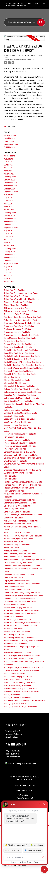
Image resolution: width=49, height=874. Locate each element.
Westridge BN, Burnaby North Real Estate (21, 688)
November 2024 (10, 222)
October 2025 (9, 189)
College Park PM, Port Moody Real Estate (21, 389)
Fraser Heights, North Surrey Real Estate (20, 443)
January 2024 (9, 252)
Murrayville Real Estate (13, 542)
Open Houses (9, 141)
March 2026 (9, 174)
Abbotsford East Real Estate (16, 290)
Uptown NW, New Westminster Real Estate (21, 670)
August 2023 (9, 267)
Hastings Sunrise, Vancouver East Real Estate (23, 482)
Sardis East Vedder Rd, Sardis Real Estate (21, 611)
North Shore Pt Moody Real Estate (18, 557)
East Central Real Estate (14, 416)
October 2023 (9, 261)
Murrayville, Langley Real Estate (17, 545)
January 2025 (9, 216)
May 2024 (8, 240)
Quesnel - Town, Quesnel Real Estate (19, 599)
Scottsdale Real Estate (13, 629)
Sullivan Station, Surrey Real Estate (18, 658)
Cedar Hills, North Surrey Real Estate (19, 353)
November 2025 (10, 186)
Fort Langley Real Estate (14, 437)
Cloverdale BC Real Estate (15, 383)
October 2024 (9, 225)
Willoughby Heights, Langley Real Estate (20, 706)
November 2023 (10, 258)
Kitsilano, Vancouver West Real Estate (20, 500)
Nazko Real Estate (11, 548)
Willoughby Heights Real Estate (17, 703)
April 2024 (8, 243)
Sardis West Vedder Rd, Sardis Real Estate (22, 623)
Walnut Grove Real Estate (14, 673)
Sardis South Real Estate (14, 617)
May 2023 (8, 276)
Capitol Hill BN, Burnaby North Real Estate (21, 350)
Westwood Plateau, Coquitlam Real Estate (21, 691)
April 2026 (8, 171)
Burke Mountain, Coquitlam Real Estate (20, 338)
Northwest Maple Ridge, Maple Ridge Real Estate (24, 560)
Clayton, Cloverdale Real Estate (17, 380)
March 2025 (9, 210)
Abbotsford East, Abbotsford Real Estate (21, 293)
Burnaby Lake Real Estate (14, 341)
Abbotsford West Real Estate (16, 296)
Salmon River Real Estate (14, 605)
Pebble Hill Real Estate (13, 578)
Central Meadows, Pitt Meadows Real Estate (22, 362)
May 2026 (8, 168)
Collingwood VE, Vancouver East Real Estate (22, 392)
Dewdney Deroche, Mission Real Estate (20, 413)
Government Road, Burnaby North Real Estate (22, 458)
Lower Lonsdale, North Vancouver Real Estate (23, 515)
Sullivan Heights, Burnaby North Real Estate (22, 655)
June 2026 (8, 165)
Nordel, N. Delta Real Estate (15, 551)
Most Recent (9, 156)
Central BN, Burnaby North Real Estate (19, 359)
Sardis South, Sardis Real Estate (17, 620)
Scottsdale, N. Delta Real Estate (17, 632)
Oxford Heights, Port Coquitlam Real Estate (22, 566)
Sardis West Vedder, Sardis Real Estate (20, 625)
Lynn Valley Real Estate (13, 518)
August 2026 (9, 159)
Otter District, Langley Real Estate (18, 563)
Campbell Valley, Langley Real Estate (19, 344)
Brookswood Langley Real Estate (18, 332)
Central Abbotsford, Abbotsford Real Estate (22, 356)
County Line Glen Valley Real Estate (18, 401)
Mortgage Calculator (13, 734)
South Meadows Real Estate (15, 644)
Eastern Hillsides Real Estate (16, 425)
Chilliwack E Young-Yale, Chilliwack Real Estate (23, 368)
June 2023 (8, 273)
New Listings (9, 138)
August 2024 (9, 231)
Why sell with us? (12, 751)
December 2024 (10, 219)
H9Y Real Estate (10, 479)
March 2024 (9, 246)
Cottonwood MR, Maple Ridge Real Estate (21, 398)
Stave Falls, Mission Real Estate (17, 653)
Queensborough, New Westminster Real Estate (23, 596)
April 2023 (8, 278)
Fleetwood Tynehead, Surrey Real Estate (20, 434)
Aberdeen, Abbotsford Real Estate (18, 302)
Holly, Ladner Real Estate (14, 491)
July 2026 (8, 162)
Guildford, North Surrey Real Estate (18, 473)
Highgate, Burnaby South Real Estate (19, 488)
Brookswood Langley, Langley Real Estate (21, 335)
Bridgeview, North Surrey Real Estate (19, 326)
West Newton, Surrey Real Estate (17, 685)
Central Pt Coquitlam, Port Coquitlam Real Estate (24, 365)
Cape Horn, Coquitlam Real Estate (18, 347)
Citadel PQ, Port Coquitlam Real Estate (20, 374)
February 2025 (10, 213)
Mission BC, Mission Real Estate (17, 524)
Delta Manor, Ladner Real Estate (17, 410)
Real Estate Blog (11, 144)
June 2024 (8, 237)
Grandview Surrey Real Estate (16, 461)
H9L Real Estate (10, 476)
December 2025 (10, 183)
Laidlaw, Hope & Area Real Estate (18, 506)
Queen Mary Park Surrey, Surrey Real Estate (22, 593)
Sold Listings (9, 147)
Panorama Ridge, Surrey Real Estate (19, 575)
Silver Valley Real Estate (14, 634)
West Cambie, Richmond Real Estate (19, 679)
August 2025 (9, 195)
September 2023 (11, 264)
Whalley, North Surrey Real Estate (22, 60)
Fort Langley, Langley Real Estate (18, 440)
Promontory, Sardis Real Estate (17, 590)
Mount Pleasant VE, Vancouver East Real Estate (23, 536)
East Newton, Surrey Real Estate (17, 422)
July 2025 (8, 198)
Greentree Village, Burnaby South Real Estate (22, 470)
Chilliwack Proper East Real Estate (18, 371)
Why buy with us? (12, 731)
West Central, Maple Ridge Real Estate (20, 682)
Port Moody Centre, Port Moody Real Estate (22, 584)
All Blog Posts (10, 135)
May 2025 (8, 204)
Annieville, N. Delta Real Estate (16, 314)
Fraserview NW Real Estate (15, 449)
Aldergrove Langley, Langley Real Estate (20, 311)
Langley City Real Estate (14, 509)
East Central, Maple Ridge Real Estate (19, 419)
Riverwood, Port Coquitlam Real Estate (20, 602)
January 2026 (9, 180)
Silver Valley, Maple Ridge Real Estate (20, 638)
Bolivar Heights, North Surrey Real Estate (21, 320)
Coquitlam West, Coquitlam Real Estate (20, 395)
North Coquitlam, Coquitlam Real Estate (20, 554)
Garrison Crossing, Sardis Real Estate (19, 452)
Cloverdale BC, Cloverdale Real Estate (19, 386)
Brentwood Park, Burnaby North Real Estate (22, 323)
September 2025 (11, 192)
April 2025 (8, 207)
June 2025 (8, 201)
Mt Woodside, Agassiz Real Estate (18, 539)
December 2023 (10, 255)
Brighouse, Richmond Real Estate (17, 329)
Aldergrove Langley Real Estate (17, 308)
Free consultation (12, 757)
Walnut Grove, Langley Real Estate (18, 677)
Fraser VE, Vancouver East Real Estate (20, 446)
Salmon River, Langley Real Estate (18, 608)
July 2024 (8, 234)
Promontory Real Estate (14, 587)
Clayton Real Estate (12, 377)
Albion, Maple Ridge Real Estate (17, 305)
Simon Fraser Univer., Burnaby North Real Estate (23, 640)
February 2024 (10, 249)
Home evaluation (12, 754)
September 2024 (11, 228)
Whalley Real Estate (12, 694)
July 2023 (8, 270)
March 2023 (9, 282)
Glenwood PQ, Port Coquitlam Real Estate (21, 455)
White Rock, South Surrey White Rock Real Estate (24, 700)
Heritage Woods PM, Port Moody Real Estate (23, 485)
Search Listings (11, 737)
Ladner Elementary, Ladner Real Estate (20, 503)
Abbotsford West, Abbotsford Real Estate (21, 299)
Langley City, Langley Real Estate (17, 512)
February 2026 (10, 177)
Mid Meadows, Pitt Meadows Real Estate (21, 521)
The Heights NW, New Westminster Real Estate (23, 668)
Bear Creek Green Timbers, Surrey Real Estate (23, 317)
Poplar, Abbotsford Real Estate (17, 581)
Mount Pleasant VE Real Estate (17, 533)
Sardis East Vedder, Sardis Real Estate (20, 614)
